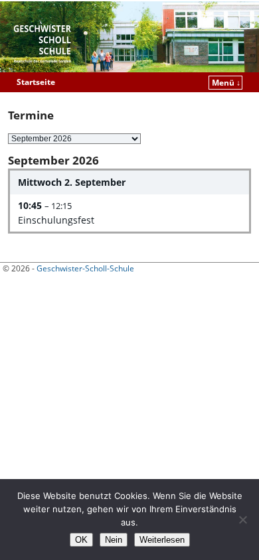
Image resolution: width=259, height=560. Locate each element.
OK (81, 540)
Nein (113, 540)
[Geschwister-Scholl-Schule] (129, 36)
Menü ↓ (226, 82)
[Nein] (242, 519)
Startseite (36, 82)
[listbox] (74, 138)
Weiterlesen (162, 540)
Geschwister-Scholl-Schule (85, 268)
